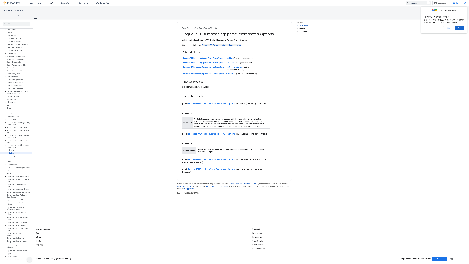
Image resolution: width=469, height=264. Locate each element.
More (44, 16)
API (51, 3)
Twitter (38, 241)
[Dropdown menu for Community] (91, 3)
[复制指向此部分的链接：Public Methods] (202, 52)
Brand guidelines (258, 245)
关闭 (448, 28)
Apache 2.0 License (184, 186)
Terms (38, 259)
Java (35, 16)
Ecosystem (65, 3)
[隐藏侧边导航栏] (29, 259)
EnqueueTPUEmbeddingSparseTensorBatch (221, 45)
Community (83, 3)
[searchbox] (16, 24)
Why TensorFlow (102, 3)
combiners (230, 58)
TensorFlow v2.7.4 (13, 10)
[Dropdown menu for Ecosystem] (73, 3)
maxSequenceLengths (234, 67)
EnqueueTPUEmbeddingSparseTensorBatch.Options (203, 58)
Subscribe (439, 259)
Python (18, 16)
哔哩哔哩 (39, 245)
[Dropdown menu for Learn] (45, 3)
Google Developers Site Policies (217, 186)
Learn (40, 3)
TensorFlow (186, 28)
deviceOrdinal (231, 63)
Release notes (257, 237)
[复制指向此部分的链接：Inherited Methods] (205, 81)
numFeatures (231, 74)
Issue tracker (257, 233)
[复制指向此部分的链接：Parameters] (194, 113)
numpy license (189, 189)
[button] (16, 29)
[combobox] (418, 3)
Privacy (46, 259)
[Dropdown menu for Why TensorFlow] (112, 3)
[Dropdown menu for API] (56, 3)
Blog (37, 233)
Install (30, 3)
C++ (27, 16)
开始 (459, 28)
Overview (7, 16)
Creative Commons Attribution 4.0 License (243, 184)
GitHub (456, 3)
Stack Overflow (258, 241)
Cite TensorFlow (258, 249)
